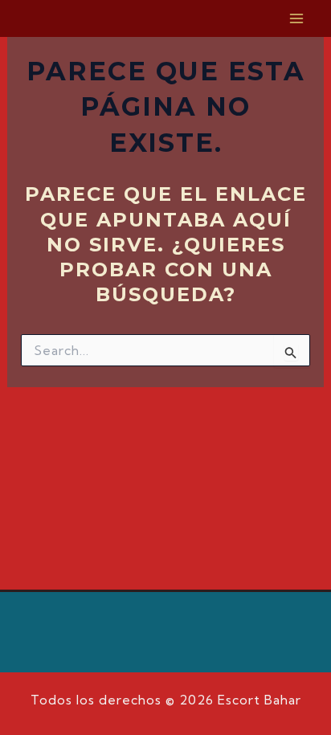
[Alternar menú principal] (297, 18)
